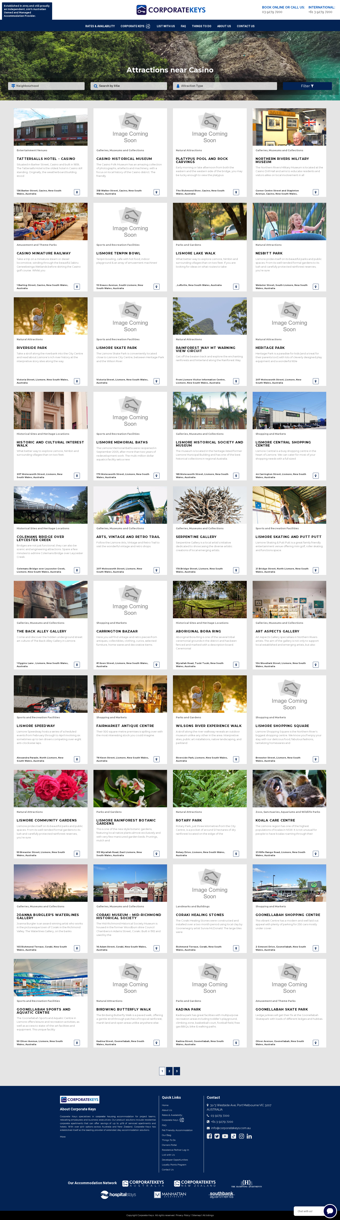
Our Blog (166, 1135)
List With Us (166, 26)
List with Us (168, 1154)
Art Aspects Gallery (278, 631)
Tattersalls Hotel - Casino (46, 159)
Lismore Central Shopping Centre (283, 443)
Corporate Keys (133, 26)
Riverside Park (32, 348)
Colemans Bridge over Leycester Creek (40, 538)
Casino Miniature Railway (44, 253)
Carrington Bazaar (117, 631)
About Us (224, 26)
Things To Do (201, 26)
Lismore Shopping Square (282, 726)
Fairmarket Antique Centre (125, 726)
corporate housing (106, 1116)
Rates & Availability (100, 26)
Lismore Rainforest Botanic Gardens (126, 822)
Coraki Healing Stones (200, 915)
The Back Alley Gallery (42, 631)
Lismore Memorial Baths (122, 442)
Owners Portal (169, 1145)
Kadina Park (188, 1009)
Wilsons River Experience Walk (209, 726)
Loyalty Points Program (174, 1164)
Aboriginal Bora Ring (198, 631)
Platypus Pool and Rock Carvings (202, 160)
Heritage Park (270, 348)
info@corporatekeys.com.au (231, 1128)
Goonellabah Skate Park (282, 1009)
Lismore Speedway (36, 726)
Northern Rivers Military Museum (282, 160)
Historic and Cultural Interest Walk (50, 443)
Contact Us (246, 26)
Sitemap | (197, 1215)
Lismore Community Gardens (47, 820)
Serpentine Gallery (196, 537)
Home (165, 1105)
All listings (208, 1215)
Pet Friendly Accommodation (177, 1130)
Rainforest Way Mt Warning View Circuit (206, 349)
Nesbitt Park (269, 253)
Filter (306, 86)
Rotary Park (189, 820)
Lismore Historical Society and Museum (209, 443)
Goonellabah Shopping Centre (288, 915)
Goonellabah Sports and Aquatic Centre (44, 1011)
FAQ (183, 26)
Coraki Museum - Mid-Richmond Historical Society (129, 916)
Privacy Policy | (184, 1215)
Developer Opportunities (175, 1159)
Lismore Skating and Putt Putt (289, 537)
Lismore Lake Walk (196, 253)
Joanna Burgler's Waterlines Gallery (48, 916)
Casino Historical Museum (124, 159)
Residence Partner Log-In (175, 1150)
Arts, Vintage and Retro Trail (128, 537)
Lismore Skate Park (116, 348)
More (63, 1136)
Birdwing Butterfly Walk (123, 1009)
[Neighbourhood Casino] (46, 86)
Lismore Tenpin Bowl (118, 253)
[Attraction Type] (225, 86)
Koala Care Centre (275, 820)
